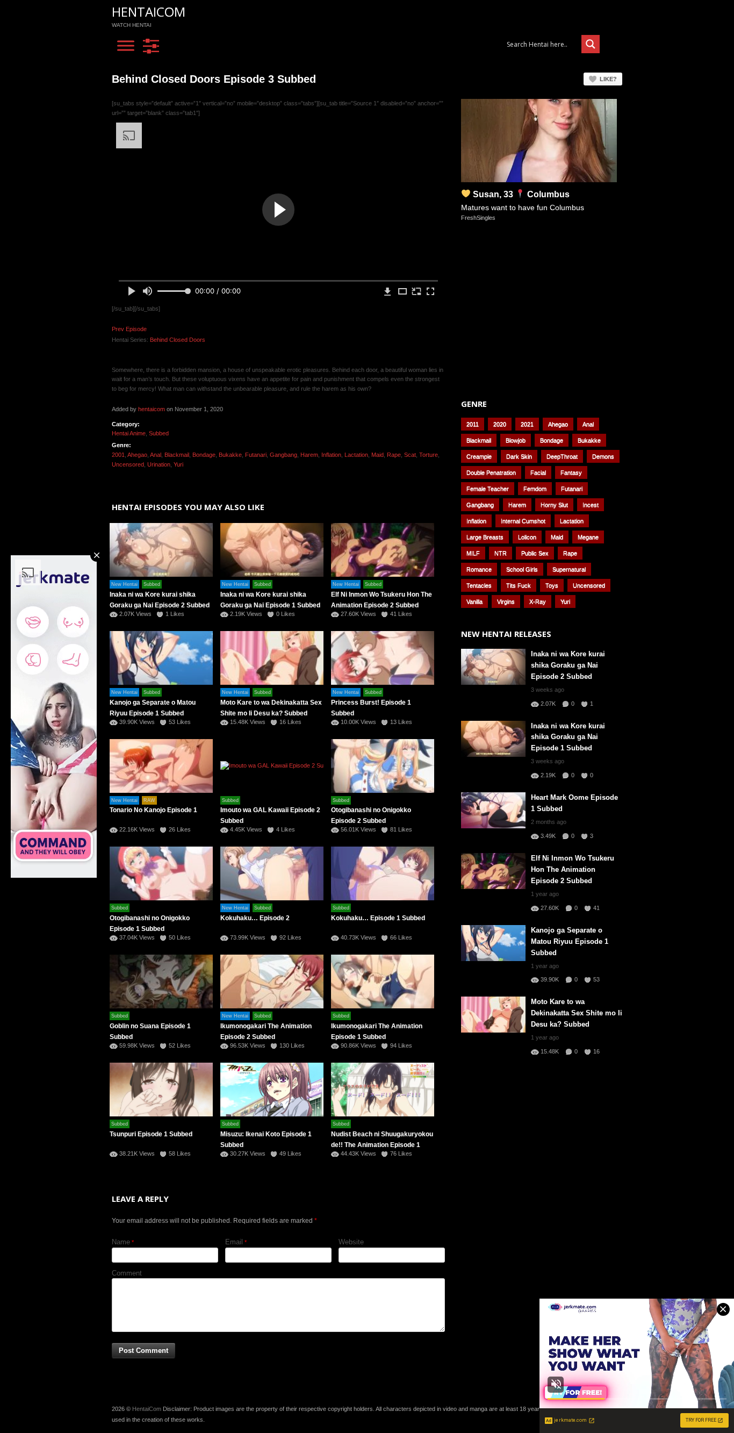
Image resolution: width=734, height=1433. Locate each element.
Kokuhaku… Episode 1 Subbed (378, 918)
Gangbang (283, 455)
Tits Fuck (518, 585)
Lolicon (527, 537)
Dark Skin (519, 456)
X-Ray (537, 601)
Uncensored (128, 464)
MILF (473, 553)
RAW (149, 800)
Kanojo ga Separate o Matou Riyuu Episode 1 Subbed (569, 941)
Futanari (256, 455)
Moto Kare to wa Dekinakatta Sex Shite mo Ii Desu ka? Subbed (576, 1013)
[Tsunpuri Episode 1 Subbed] (161, 1089)
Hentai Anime (129, 433)
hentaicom (151, 409)
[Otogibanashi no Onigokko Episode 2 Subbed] (382, 766)
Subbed (159, 433)
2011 (472, 424)
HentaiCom (148, 11)
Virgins (506, 601)
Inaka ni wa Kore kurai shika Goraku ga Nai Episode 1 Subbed (568, 737)
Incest (590, 504)
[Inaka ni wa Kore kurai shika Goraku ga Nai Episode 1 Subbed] (272, 549)
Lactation (356, 455)
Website (351, 1242)
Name (121, 1242)
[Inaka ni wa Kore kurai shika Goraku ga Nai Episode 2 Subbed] (161, 549)
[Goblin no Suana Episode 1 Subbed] (161, 981)
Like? (608, 79)
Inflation (331, 455)
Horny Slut (554, 504)
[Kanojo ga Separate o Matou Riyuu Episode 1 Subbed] (161, 658)
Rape (394, 455)
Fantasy (571, 472)
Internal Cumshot (523, 521)
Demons (603, 456)
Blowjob (516, 440)
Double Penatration (491, 472)
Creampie (479, 456)
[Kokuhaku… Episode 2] (272, 873)
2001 (118, 455)
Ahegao (137, 455)
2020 (499, 424)
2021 (527, 424)
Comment (127, 1273)
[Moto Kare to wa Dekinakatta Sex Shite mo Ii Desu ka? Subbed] (272, 658)
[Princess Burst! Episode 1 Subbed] (382, 658)
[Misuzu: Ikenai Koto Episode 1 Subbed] (272, 1089)
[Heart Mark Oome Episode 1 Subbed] (493, 810)
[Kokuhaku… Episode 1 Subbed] (382, 873)
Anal (155, 455)
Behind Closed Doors (177, 339)
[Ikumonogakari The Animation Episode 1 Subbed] (382, 981)
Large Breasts (484, 537)
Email (234, 1242)
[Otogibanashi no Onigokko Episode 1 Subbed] (161, 873)
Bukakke (230, 455)
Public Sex (535, 553)
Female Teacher (487, 488)
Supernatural (569, 569)
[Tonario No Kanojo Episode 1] (161, 766)
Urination (158, 464)
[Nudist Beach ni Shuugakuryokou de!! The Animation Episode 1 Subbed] (382, 1089)
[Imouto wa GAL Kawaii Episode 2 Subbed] (272, 766)
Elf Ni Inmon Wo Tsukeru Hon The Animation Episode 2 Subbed (572, 869)
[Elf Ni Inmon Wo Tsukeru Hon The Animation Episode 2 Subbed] (382, 549)
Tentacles (479, 585)
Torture (428, 455)
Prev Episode (129, 329)
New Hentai (124, 584)
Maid (377, 455)
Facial (538, 472)
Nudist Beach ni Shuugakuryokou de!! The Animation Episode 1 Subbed (382, 1144)
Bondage (203, 455)
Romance (479, 569)
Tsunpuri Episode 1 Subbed (151, 1134)
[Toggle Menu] (125, 46)
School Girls (522, 569)
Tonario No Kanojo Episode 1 (153, 810)
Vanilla (474, 601)
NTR (500, 553)
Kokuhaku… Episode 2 (255, 918)
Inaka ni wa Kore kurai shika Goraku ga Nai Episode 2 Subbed (568, 665)
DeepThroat (562, 456)
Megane (588, 537)
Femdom (534, 488)
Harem (309, 455)
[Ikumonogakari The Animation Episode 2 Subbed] (272, 981)
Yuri (178, 464)
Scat (410, 455)
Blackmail (176, 455)
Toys (551, 585)
